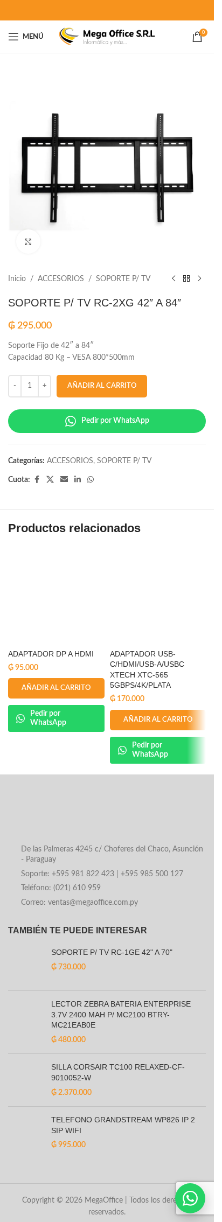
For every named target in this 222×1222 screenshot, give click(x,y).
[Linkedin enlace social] (77, 479)
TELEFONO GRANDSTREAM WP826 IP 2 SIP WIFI (123, 1125)
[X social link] (50, 479)
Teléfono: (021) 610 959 (61, 888)
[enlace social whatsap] (90, 479)
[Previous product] (173, 279)
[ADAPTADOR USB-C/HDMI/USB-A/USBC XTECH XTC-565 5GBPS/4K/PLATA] (158, 596)
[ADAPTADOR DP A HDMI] (56, 596)
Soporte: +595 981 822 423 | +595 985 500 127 (102, 874)
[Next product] (199, 279)
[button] (56, 688)
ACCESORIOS (61, 279)
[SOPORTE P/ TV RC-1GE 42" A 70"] (25, 964)
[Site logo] (107, 36)
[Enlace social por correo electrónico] (64, 479)
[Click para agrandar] (28, 241)
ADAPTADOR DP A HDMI (51, 654)
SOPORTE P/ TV (123, 279)
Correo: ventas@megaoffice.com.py (79, 902)
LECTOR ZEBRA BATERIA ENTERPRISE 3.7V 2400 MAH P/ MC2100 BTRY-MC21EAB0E (121, 1014)
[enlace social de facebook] (36, 479)
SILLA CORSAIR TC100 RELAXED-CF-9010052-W (118, 1072)
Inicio (17, 279)
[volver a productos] (186, 279)
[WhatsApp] (190, 1198)
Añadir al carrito (101, 385)
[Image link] (95, 817)
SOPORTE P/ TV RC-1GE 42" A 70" (111, 952)
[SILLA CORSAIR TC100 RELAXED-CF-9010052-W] (25, 1080)
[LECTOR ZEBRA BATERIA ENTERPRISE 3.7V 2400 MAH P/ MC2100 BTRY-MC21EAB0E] (25, 1022)
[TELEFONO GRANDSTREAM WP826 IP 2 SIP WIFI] (25, 1133)
